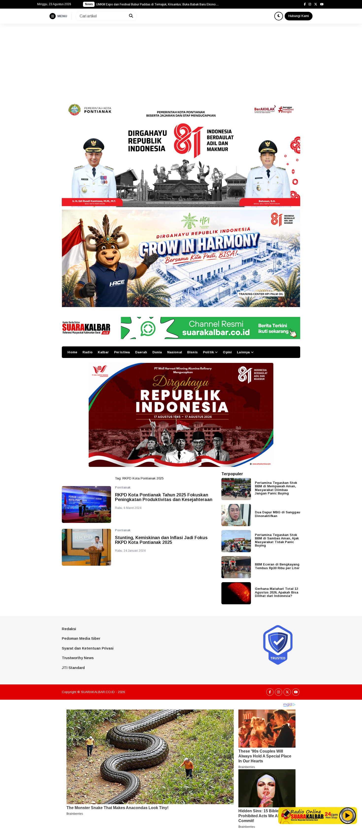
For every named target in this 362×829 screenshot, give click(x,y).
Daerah (141, 352)
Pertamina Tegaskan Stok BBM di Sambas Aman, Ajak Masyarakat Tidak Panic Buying (277, 540)
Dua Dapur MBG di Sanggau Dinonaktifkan (277, 514)
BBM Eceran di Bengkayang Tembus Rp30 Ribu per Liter (277, 566)
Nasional (174, 352)
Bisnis (192, 352)
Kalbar (103, 352)
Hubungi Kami (298, 16)
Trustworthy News (78, 658)
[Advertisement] (181, 60)
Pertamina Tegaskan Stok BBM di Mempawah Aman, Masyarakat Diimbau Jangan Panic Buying (276, 488)
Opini (227, 352)
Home (72, 352)
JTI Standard (73, 668)
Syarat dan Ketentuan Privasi (88, 648)
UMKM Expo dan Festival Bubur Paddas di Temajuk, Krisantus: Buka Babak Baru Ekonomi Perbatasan (157, 4)
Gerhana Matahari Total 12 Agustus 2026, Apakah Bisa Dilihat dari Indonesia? (276, 592)
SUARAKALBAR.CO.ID (98, 692)
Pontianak (123, 487)
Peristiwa (122, 352)
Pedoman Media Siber (81, 638)
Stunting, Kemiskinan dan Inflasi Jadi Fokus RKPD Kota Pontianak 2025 (161, 540)
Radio (87, 352)
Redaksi (69, 629)
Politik (208, 352)
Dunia (157, 352)
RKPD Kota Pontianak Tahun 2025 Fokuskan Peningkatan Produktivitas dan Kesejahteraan (163, 497)
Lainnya (243, 352)
